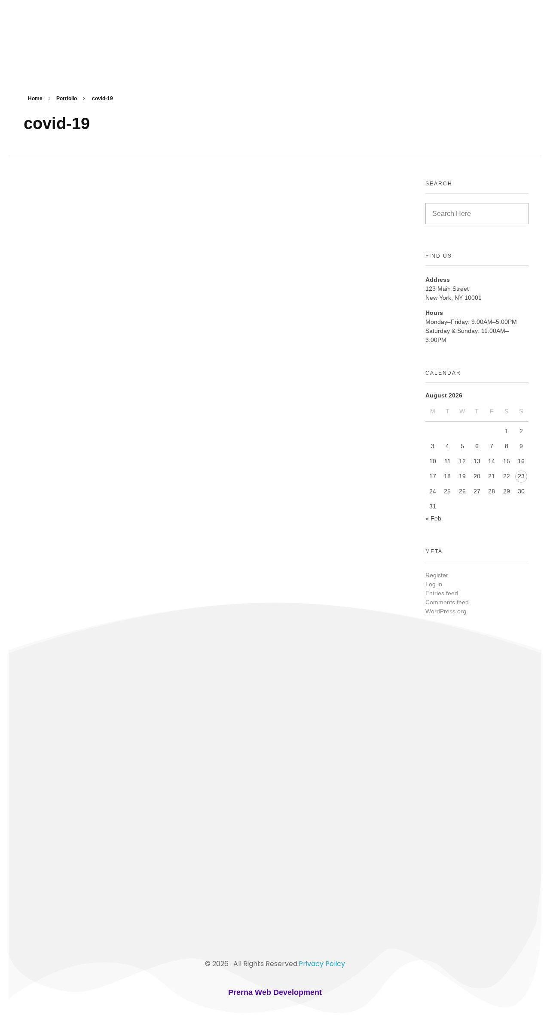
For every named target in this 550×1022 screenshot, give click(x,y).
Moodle (40, 813)
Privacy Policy (322, 964)
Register (436, 575)
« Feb (433, 518)
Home (35, 98)
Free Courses (48, 798)
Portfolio (66, 98)
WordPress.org (445, 611)
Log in (433, 584)
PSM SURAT (65, 41)
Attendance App (54, 828)
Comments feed (447, 602)
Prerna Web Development (275, 992)
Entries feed (441, 593)
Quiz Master (47, 768)
